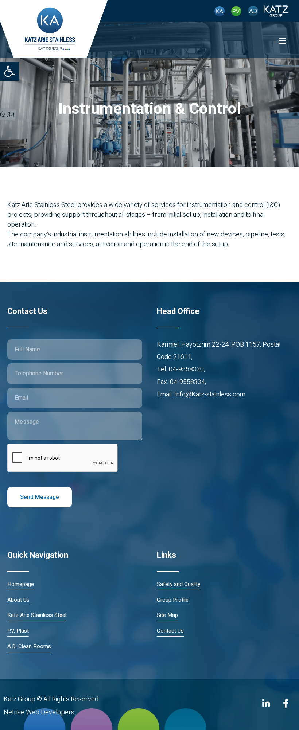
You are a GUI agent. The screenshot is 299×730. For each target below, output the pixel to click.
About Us (18, 600)
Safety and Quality (178, 584)
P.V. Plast (18, 631)
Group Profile (173, 600)
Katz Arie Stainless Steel (36, 615)
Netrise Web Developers (39, 712)
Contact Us (170, 631)
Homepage (20, 584)
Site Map (167, 615)
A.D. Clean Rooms (29, 646)
